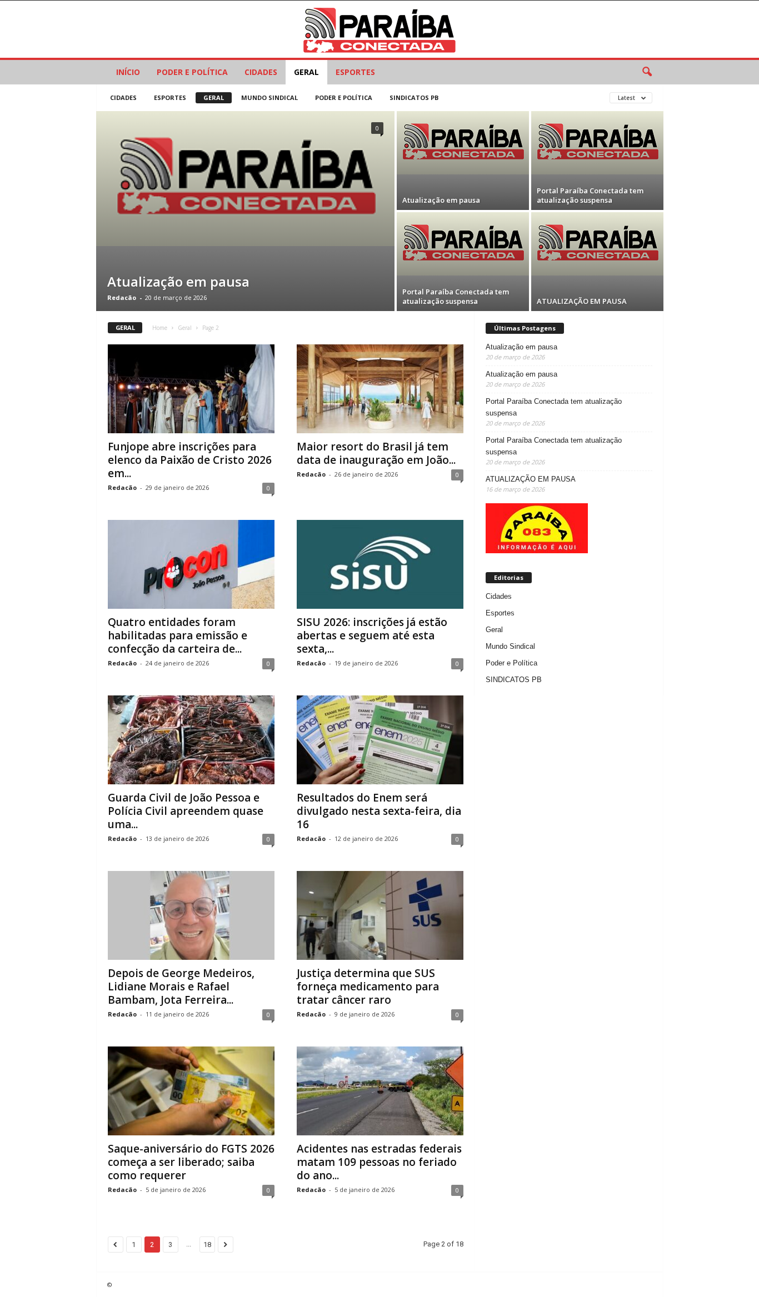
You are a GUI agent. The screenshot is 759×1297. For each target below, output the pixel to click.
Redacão (121, 297)
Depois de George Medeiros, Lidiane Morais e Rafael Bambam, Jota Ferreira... (181, 986)
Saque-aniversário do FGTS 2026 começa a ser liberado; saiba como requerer (191, 1162)
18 (207, 1244)
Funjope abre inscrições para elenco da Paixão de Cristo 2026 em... (190, 459)
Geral (306, 72)
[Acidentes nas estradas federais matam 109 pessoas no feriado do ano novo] (380, 1090)
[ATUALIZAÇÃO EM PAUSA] (597, 244)
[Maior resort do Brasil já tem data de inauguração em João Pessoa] (380, 388)
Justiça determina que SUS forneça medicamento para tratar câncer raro (368, 986)
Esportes (355, 72)
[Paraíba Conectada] (379, 29)
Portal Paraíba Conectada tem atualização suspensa (590, 195)
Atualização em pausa (178, 281)
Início (128, 72)
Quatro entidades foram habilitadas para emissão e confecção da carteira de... (177, 635)
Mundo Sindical (269, 97)
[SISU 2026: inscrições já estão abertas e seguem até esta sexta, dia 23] (380, 564)
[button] (647, 72)
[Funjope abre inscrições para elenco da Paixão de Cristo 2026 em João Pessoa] (191, 388)
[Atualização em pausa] (245, 178)
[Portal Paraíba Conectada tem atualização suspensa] (597, 142)
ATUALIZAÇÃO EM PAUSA (582, 301)
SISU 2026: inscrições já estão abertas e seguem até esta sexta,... (372, 635)
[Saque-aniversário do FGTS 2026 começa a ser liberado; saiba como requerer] (191, 1090)
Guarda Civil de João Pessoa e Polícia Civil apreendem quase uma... (185, 811)
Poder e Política (192, 72)
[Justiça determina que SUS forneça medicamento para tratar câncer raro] (380, 915)
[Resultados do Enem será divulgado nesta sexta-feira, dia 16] (380, 739)
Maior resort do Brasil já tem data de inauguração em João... (376, 453)
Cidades (260, 72)
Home (159, 328)
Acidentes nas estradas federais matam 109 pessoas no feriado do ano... (379, 1162)
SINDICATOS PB (414, 97)
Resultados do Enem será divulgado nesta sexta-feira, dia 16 (379, 811)
